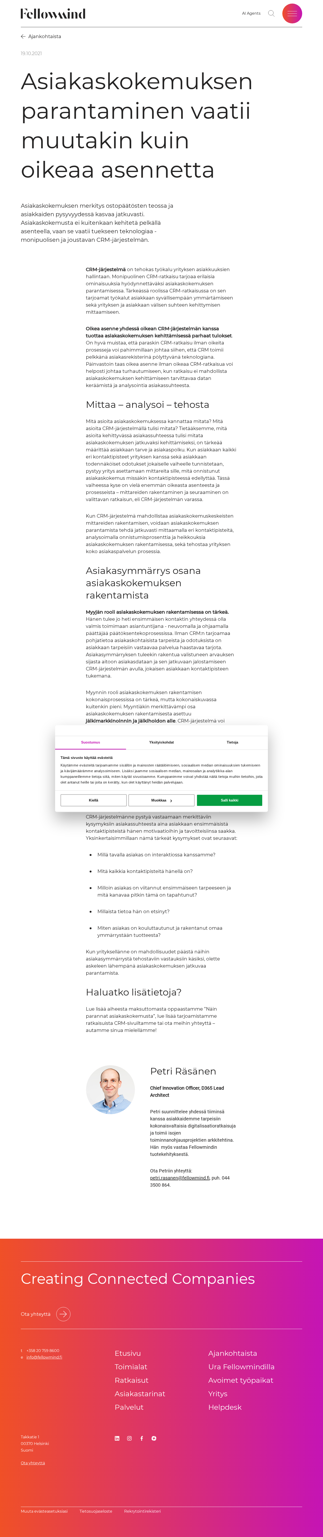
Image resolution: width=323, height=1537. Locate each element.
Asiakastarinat (140, 1393)
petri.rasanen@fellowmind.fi (180, 1178)
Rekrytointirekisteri (142, 1511)
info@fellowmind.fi (44, 1357)
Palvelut (129, 1407)
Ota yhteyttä (33, 1463)
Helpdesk (225, 1407)
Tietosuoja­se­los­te (95, 1511)
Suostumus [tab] (90, 742)
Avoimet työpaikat (240, 1380)
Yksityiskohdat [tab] (161, 742)
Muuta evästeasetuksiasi (44, 1511)
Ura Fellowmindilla (241, 1366)
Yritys (217, 1393)
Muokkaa (158, 800)
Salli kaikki (229, 800)
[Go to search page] (271, 13)
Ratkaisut (131, 1380)
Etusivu (128, 1353)
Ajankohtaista (232, 1353)
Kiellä (93, 800)
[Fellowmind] (54, 13)
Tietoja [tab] (232, 742)
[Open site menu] (292, 13)
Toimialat (131, 1366)
